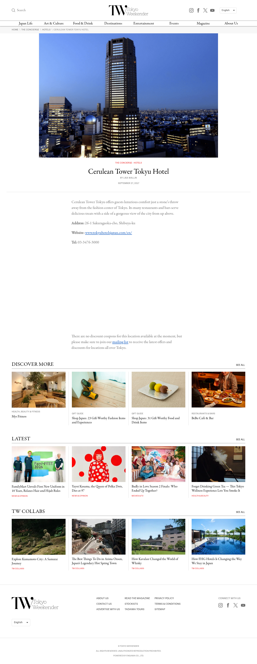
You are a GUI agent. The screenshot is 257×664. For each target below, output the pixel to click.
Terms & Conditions (168, 603)
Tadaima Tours (134, 609)
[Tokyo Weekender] (35, 608)
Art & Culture (54, 23)
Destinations (113, 23)
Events (174, 23)
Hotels (46, 29)
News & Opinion (20, 496)
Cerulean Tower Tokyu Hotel (71, 29)
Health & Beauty (200, 496)
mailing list (120, 342)
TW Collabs (18, 568)
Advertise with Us (108, 609)
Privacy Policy (164, 598)
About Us (231, 23)
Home (15, 29)
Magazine (203, 23)
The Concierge (30, 29)
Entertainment (143, 23)
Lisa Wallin (130, 178)
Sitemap (160, 609)
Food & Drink (83, 23)
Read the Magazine (137, 598)
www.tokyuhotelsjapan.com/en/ (108, 232)
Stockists (131, 603)
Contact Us (104, 603)
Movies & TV (137, 496)
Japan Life (26, 23)
